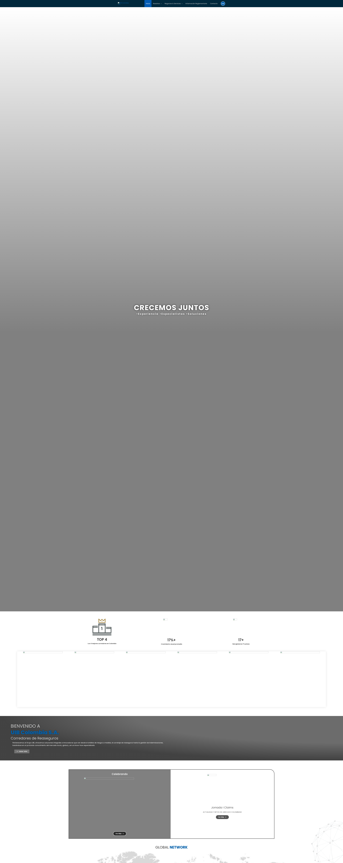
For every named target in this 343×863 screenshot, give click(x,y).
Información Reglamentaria (196, 3)
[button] (161, 3)
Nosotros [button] (156, 3)
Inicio (148, 3)
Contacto (214, 3)
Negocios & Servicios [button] (173, 3)
